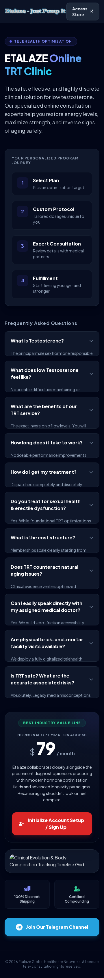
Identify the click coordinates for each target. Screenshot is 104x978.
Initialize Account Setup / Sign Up (56, 823)
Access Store (80, 11)
